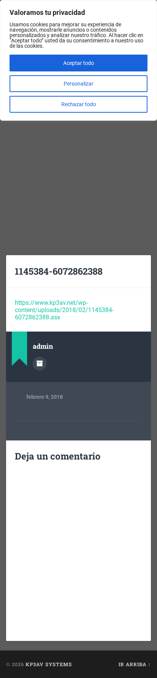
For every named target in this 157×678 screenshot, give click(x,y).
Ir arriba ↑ (135, 664)
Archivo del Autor (39, 364)
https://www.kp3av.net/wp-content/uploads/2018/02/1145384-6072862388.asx (64, 310)
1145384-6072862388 (59, 271)
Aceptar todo (78, 63)
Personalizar (78, 84)
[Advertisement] (78, 163)
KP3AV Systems (49, 664)
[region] (78, 60)
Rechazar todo (78, 104)
